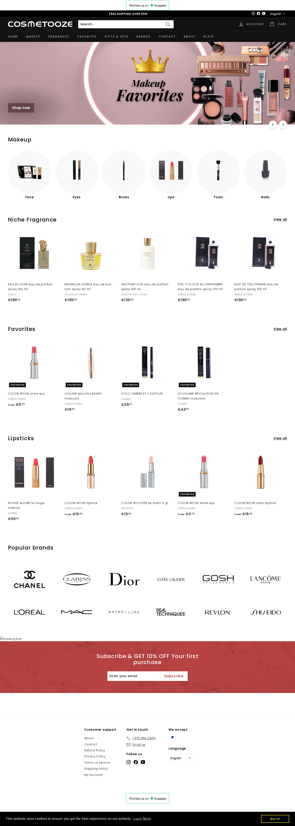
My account (93, 775)
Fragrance (58, 37)
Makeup (33, 37)
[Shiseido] (265, 612)
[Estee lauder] (171, 579)
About (190, 37)
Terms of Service (97, 763)
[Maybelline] (123, 612)
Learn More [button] (142, 818)
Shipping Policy (96, 769)
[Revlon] (218, 612)
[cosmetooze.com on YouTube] (143, 762)
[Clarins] (76, 579)
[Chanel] (29, 579)
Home (13, 37)
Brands (143, 37)
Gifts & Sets (116, 37)
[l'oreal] (29, 612)
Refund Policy (94, 750)
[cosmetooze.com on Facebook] (136, 762)
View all (280, 219)
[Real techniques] (171, 612)
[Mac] (76, 612)
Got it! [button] (275, 818)
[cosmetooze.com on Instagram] (128, 762)
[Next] (283, 125)
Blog (209, 37)
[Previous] (273, 125)
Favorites (87, 37)
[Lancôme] (265, 579)
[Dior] (123, 579)
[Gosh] (218, 579)
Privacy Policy (95, 756)
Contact (167, 37)
